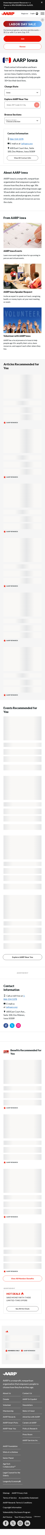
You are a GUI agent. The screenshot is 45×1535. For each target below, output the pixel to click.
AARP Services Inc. (30, 1440)
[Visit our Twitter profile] (12, 1025)
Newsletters (28, 1405)
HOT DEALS (13, 1293)
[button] (42, 13)
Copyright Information (12, 1507)
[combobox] (22, 105)
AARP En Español (30, 1399)
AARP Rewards (9, 1417)
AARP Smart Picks (10, 1422)
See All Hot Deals (23, 1309)
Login (32, 13)
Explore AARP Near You (16, 99)
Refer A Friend (28, 1411)
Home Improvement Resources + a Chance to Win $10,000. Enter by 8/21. (18, 4)
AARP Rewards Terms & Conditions (17, 1502)
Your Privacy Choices (23, 1517)
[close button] (42, 20)
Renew (23, 46)
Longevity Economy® (12, 1481)
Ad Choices (7, 1517)
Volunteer (7, 1405)
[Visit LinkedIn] (27, 1523)
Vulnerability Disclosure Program (16, 1512)
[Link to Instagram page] (18, 1025)
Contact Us (27, 1393)
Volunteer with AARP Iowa (16, 336)
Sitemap (6, 1493)
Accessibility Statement (28, 1498)
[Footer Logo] (22, 1373)
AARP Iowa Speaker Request (17, 292)
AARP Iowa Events (12, 251)
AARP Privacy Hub (19, 1493)
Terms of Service (10, 1498)
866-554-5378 (16, 139)
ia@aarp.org (27, 143)
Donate (6, 1399)
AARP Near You (9, 1428)
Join (22, 39)
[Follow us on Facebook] (5, 1025)
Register (24, 13)
